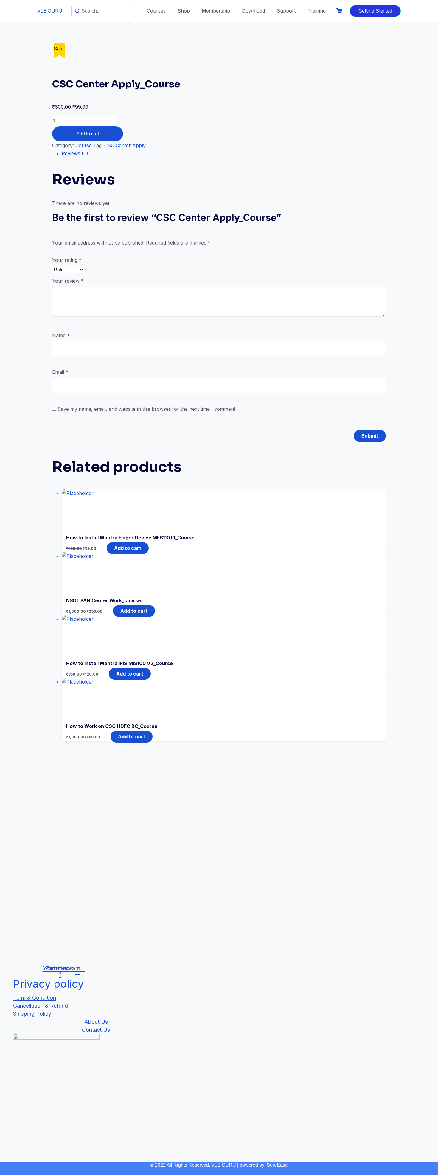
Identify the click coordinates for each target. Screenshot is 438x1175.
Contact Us (96, 1030)
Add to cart (87, 133)
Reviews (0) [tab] (75, 153)
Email (60, 372)
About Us (96, 1022)
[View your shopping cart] (340, 11)
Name (61, 335)
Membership (216, 11)
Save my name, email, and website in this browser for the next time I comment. (147, 409)
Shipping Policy (32, 1014)
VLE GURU (49, 11)
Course (83, 145)
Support (286, 11)
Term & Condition (34, 998)
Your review (68, 281)
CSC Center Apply (125, 145)
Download (253, 11)
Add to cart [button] (127, 548)
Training (316, 11)
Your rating (67, 260)
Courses (156, 11)
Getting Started (375, 11)
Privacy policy (48, 983)
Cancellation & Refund (40, 1006)
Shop (184, 11)
